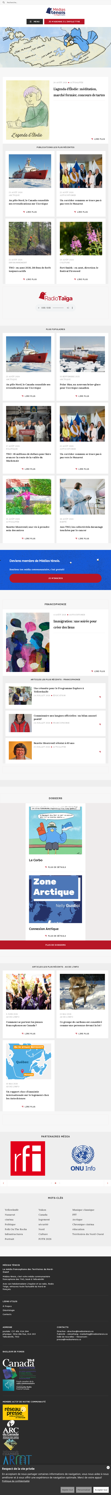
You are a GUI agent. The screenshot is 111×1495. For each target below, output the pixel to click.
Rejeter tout (67, 1489)
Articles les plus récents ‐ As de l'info (55, 967)
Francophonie (55, 604)
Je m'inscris (55, 578)
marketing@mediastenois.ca (94, 1334)
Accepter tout (101, 1489)
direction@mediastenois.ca (80, 1331)
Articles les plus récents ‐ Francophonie (55, 679)
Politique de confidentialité (16, 1481)
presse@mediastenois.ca (69, 1339)
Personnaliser (84, 1489)
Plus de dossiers (55, 945)
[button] (35, 21)
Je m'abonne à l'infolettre (64, 21)
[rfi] (28, 1158)
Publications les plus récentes (55, 147)
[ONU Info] (83, 1158)
